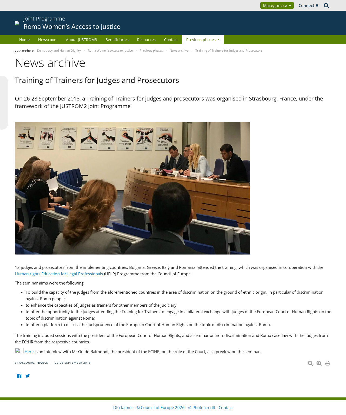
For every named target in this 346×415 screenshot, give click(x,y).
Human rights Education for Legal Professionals (59, 273)
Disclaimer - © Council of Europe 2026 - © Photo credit (164, 407)
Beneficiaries (117, 39)
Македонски (275, 5)
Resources (146, 39)
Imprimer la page (328, 362)
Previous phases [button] (201, 39)
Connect (306, 5)
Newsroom (48, 39)
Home (24, 39)
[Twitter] (27, 376)
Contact (171, 39)
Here (29, 351)
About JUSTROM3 (81, 39)
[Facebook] (19, 376)
